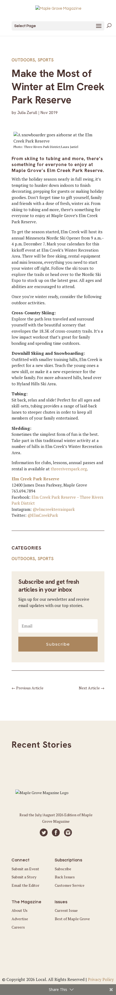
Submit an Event (25, 868)
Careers (18, 927)
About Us (20, 910)
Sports (46, 60)
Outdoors (23, 60)
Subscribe (63, 868)
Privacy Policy (101, 979)
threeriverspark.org (68, 468)
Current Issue (66, 910)
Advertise (20, 918)
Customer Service (69, 885)
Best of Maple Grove (72, 918)
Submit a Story (24, 876)
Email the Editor (25, 885)
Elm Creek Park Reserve (35, 478)
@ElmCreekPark (43, 515)
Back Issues (65, 876)
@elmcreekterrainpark (54, 509)
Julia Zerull (27, 112)
